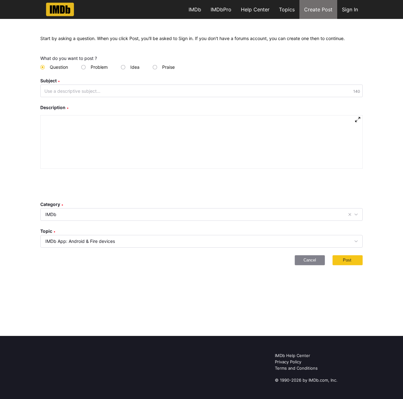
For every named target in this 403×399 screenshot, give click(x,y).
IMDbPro (221, 9)
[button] (349, 214)
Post (347, 260)
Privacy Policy (288, 361)
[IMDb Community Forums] (60, 9)
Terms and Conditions (296, 368)
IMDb (195, 9)
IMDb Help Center (292, 355)
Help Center (255, 9)
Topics (287, 9)
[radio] (54, 67)
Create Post (318, 9)
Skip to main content (26, 4)
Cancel (310, 260)
